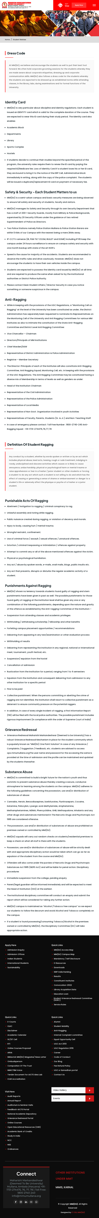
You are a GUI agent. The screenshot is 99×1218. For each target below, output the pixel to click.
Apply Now (79, 5)
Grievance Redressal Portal (20, 1118)
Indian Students (14, 959)
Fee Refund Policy (62, 1066)
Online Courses (14, 1123)
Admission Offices (15, 954)
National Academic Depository (21, 1114)
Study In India (13, 1136)
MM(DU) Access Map (63, 950)
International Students (18, 963)
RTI (8, 1044)
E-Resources (60, 963)
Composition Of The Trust (19, 1066)
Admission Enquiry (15, 950)
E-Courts (11, 1022)
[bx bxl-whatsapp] (36, 1202)
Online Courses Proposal (19, 1048)
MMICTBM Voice (14, 1070)
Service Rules (60, 1004)
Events (56, 1098)
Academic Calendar (16, 1035)
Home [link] (7, 39)
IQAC (9, 1026)
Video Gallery (60, 1090)
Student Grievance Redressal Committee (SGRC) (73, 999)
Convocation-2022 (63, 985)
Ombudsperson (14, 1061)
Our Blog (58, 1061)
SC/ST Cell (12, 1039)
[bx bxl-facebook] (15, 1202)
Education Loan (61, 994)
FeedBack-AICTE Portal (18, 1109)
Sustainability (13, 967)
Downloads (59, 967)
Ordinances (12, 1149)
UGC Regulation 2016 (63, 1048)
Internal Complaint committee (68, 1035)
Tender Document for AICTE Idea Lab (24, 1075)
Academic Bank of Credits (19, 1131)
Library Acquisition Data (65, 989)
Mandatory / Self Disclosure (67, 959)
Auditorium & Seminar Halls (20, 1105)
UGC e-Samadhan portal (66, 1070)
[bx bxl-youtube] (31, 1202)
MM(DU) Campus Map (64, 954)
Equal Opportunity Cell (64, 1039)
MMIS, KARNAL (64, 1184)
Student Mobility (61, 1026)
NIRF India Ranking (62, 972)
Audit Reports (13, 1096)
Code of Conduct (62, 1057)
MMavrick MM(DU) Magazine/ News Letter (26, 1057)
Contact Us (59, 1075)
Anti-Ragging (60, 1030)
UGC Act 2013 (60, 1044)
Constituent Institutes (64, 981)
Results (57, 976)
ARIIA (9, 1053)
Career (57, 1053)
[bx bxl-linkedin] (26, 1202)
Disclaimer (12, 1030)
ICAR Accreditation (16, 1079)
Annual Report (14, 1101)
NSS (9, 1145)
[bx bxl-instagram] (21, 1202)
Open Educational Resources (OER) (24, 1127)
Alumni (57, 1022)
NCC (9, 1140)
